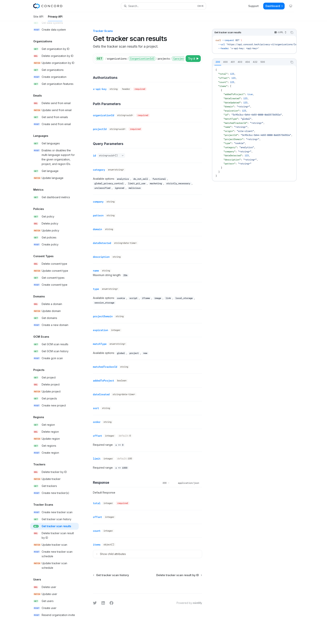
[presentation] (57, 323)
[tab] (217, 62)
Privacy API (55, 16)
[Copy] (180, 58)
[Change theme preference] (291, 6)
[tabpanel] (254, 123)
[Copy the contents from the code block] (291, 32)
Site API (38, 16)
